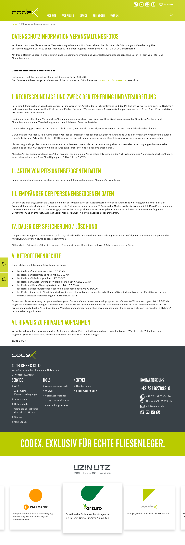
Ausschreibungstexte (56, 386)
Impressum (20, 399)
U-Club (49, 391)
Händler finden (84, 386)
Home (15, 24)
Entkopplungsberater (56, 405)
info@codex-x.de (155, 406)
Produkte (51, 15)
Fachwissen (68, 15)
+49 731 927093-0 (155, 388)
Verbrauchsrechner (55, 396)
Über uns (115, 15)
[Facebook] (153, 4)
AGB (16, 386)
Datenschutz (21, 404)
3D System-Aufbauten (57, 401)
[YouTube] (141, 4)
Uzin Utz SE (20, 422)
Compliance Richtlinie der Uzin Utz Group (26, 411)
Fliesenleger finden (86, 391)
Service (83, 15)
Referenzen (99, 15)
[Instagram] (147, 4)
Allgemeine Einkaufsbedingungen (26, 392)
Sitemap (18, 417)
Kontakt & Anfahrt (25, 375)
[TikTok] (135, 4)
